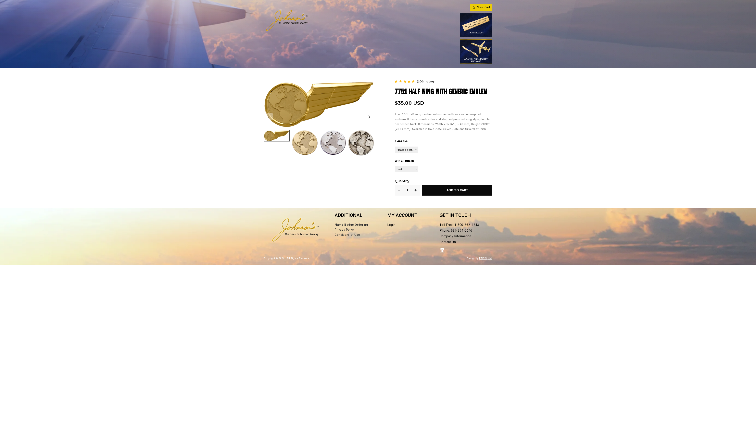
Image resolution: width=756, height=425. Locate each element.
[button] (368, 116)
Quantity (402, 181)
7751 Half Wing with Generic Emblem (441, 91)
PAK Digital (485, 258)
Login (391, 225)
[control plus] (415, 190)
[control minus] (399, 190)
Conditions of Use (347, 234)
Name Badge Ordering (351, 224)
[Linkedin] (444, 250)
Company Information (455, 236)
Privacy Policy (345, 229)
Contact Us (448, 242)
